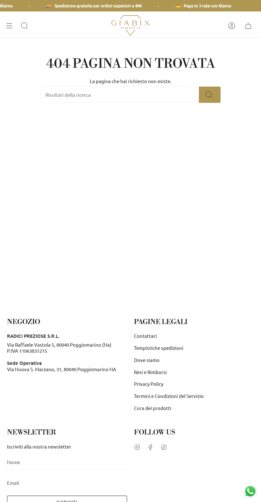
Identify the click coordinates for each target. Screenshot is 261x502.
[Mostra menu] (10, 25)
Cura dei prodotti (152, 408)
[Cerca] (210, 95)
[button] (25, 25)
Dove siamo (146, 360)
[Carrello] (249, 25)
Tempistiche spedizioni (158, 348)
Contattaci (145, 336)
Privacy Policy (148, 384)
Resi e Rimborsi (150, 372)
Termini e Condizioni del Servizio (169, 396)
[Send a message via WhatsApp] (250, 491)
